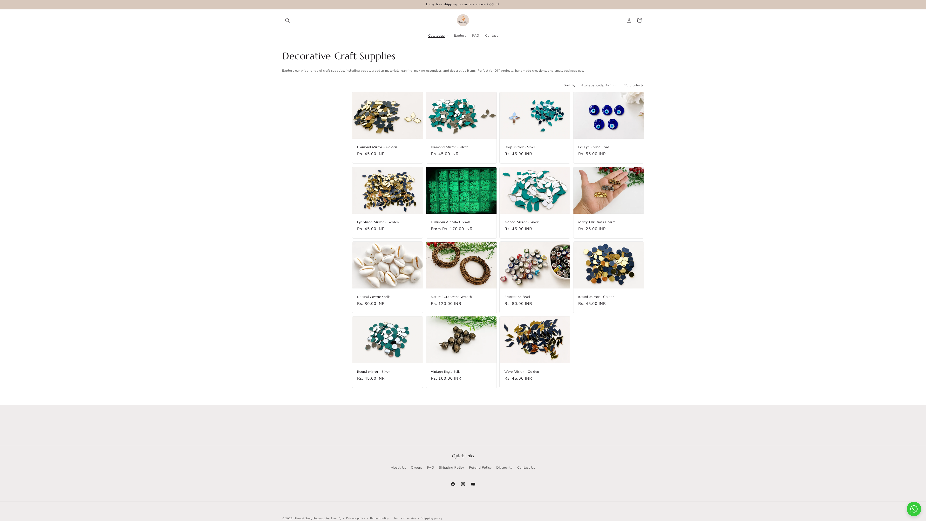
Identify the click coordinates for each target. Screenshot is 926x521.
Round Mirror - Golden (596, 297)
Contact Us (526, 467)
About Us (398, 467)
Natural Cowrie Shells (373, 297)
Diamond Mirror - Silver (449, 147)
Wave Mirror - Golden (521, 372)
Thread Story (304, 518)
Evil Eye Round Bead (593, 147)
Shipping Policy (451, 467)
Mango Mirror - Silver (521, 222)
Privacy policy (355, 518)
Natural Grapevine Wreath (451, 297)
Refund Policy (480, 467)
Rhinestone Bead (517, 297)
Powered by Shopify (327, 518)
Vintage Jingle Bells (445, 372)
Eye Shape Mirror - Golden (378, 222)
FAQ (430, 467)
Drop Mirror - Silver (519, 147)
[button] (287, 20)
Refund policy (379, 518)
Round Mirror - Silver (373, 372)
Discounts (504, 467)
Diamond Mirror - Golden (377, 147)
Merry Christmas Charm (596, 222)
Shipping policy (432, 518)
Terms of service (405, 518)
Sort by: (570, 85)
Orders (416, 467)
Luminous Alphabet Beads (450, 222)
